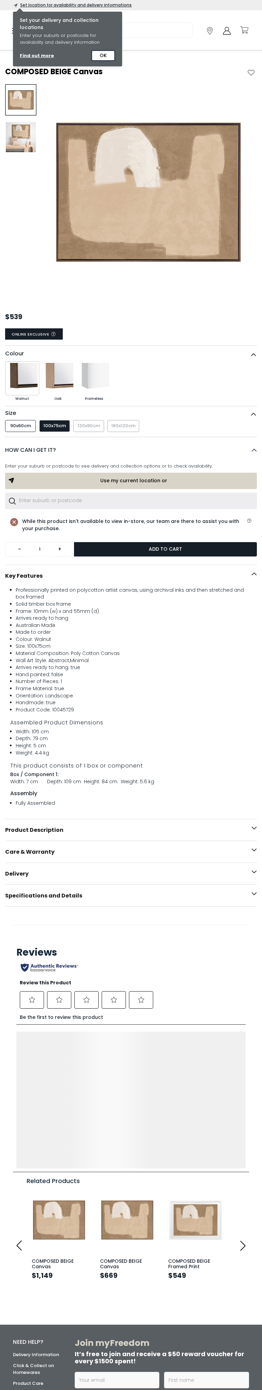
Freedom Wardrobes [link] (199, 1313)
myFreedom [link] (109, 1277)
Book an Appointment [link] (194, 1298)
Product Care (28, 1236)
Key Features (24, 576)
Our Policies (26, 1348)
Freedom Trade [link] (113, 1351)
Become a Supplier (34, 1337)
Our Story (23, 1283)
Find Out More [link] (194, 1376)
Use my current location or (133, 480)
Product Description (34, 830)
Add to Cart (165, 549)
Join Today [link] (111, 1295)
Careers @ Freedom (35, 1304)
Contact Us (26, 1315)
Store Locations (30, 1272)
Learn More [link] (110, 1338)
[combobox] (131, 501)
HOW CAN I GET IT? (30, 450)
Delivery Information (36, 1207)
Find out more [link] (37, 55)
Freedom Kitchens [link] (197, 1277)
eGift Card (25, 1326)
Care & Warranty (30, 852)
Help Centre (26, 1247)
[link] (210, 31)
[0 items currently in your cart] (244, 30)
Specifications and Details (43, 896)
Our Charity (26, 1293)
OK (103, 55)
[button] (131, 450)
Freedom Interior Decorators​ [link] (114, 1316)
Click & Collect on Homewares (33, 1221)
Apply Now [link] (110, 1369)
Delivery (17, 874)
